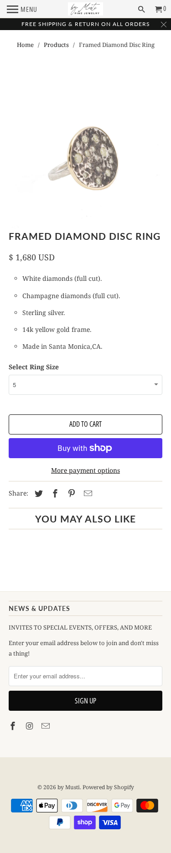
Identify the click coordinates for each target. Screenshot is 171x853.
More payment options (85, 470)
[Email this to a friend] (86, 493)
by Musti (68, 787)
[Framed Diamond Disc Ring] (85, 154)
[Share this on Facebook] (54, 493)
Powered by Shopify (108, 787)
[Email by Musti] (46, 725)
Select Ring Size (34, 366)
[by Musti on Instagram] (30, 725)
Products (56, 45)
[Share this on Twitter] (37, 493)
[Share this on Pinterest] (70, 493)
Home (25, 45)
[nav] (22, 9)
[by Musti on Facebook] (14, 725)
